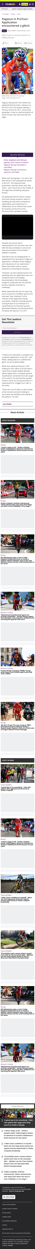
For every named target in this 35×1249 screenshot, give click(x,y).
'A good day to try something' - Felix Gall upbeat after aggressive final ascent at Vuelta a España (18, 1122)
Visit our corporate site (16, 1191)
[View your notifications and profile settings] (20, 4)
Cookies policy (6, 1217)
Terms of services (24, 337)
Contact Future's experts (9, 1208)
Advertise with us (7, 1229)
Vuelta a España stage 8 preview (22, 9)
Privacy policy (6, 1213)
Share (6, 43)
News (4, 31)
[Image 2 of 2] (29, 71)
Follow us (19, 43)
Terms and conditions (9, 1204)
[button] (33, 4)
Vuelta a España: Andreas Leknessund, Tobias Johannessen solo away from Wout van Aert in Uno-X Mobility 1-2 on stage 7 (17, 1175)
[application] (17, 225)
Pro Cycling (5, 14)
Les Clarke (12, 30)
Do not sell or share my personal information (16, 1233)
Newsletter (29, 43)
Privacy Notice (26, 339)
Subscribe (24, 4)
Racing (13, 14)
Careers (4, 1225)
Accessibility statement (9, 1221)
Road (18, 14)
